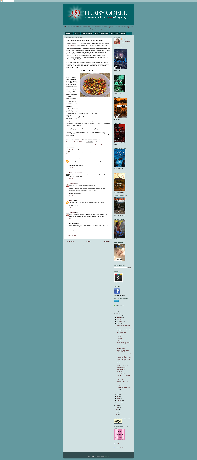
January (119, 402)
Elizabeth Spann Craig (75, 172)
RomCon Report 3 (121, 367)
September (120, 321)
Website (77, 33)
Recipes (86, 144)
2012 (117, 311)
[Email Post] (96, 141)
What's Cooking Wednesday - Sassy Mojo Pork (124, 343)
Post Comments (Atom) (78, 245)
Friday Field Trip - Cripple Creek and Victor (123, 351)
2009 (117, 407)
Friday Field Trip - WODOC (123, 375)
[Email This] (86, 142)
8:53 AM (71, 195)
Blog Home (69, 33)
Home (88, 241)
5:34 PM (71, 232)
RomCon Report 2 (121, 369)
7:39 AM (71, 167)
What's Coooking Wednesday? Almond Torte (124, 356)
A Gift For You (120, 340)
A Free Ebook (120, 334)
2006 (117, 414)
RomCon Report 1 (121, 373)
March (118, 398)
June (118, 392)
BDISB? (118, 363)
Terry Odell (74, 141)
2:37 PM (71, 218)
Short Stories (104, 33)
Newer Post (70, 241)
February (119, 400)
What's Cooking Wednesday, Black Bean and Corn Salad (124, 326)
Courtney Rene (73, 159)
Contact (123, 33)
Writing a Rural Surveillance (123, 385)
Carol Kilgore (72, 149)
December (119, 315)
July (118, 389)
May (118, 394)
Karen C (71, 200)
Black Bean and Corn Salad (76, 144)
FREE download (70, 45)
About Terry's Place (87, 33)
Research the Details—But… (124, 387)
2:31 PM (71, 207)
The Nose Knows (121, 348)
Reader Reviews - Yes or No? (124, 353)
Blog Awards (114, 33)
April (118, 396)
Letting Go (119, 371)
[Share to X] (89, 142)
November (119, 317)
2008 (117, 409)
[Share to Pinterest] (92, 142)
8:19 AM (71, 178)
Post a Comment (72, 235)
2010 (117, 405)
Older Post (106, 241)
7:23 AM (71, 154)
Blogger (107, 456)
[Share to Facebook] (91, 142)
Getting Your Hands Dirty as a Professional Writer (124, 360)
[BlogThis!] (88, 142)
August (119, 323)
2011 (117, 313)
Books (96, 33)
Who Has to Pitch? (121, 346)
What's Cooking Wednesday (95, 144)
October (119, 319)
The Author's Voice (121, 332)
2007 (117, 412)
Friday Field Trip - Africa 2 (123, 365)
